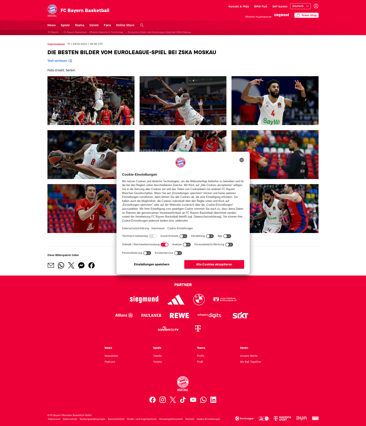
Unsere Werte (249, 355)
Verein (94, 25)
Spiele (65, 25)
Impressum (54, 419)
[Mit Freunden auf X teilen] (71, 265)
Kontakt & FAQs (239, 6)
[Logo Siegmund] (144, 299)
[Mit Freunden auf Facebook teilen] (91, 265)
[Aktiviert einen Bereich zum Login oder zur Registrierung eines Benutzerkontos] (316, 6)
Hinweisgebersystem (171, 419)
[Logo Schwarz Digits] (209, 315)
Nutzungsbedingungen (92, 419)
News (51, 25)
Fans (107, 25)
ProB (200, 361)
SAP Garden (280, 6)
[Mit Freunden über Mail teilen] (50, 265)
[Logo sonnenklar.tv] (168, 328)
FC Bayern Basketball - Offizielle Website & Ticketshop (93, 32)
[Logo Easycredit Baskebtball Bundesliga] (264, 418)
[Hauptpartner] (281, 15)
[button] (90, 100)
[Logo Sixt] (240, 315)
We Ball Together (250, 361)
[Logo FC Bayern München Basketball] (183, 383)
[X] (172, 399)
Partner (183, 285)
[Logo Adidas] (176, 299)
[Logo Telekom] (197, 328)
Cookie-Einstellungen (208, 419)
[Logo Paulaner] (151, 315)
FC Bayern (53, 32)
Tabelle (157, 355)
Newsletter (111, 355)
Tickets (157, 361)
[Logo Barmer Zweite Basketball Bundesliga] (315, 418)
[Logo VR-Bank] (225, 299)
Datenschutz (70, 419)
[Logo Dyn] (301, 418)
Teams (79, 25)
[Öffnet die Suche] (141, 25)
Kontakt (189, 419)
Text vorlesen (57, 60)
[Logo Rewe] (179, 315)
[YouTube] (193, 399)
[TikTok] (183, 399)
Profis (200, 355)
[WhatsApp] (203, 399)
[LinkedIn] (213, 399)
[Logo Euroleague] (244, 418)
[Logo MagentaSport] (282, 418)
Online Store (125, 25)
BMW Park (260, 6)
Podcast (110, 361)
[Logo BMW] (199, 299)
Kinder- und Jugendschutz (142, 419)
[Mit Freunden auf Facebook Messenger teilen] (81, 265)
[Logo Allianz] (124, 315)
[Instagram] (162, 399)
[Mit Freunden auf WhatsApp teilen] (61, 265)
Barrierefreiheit (116, 419)
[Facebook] (152, 399)
